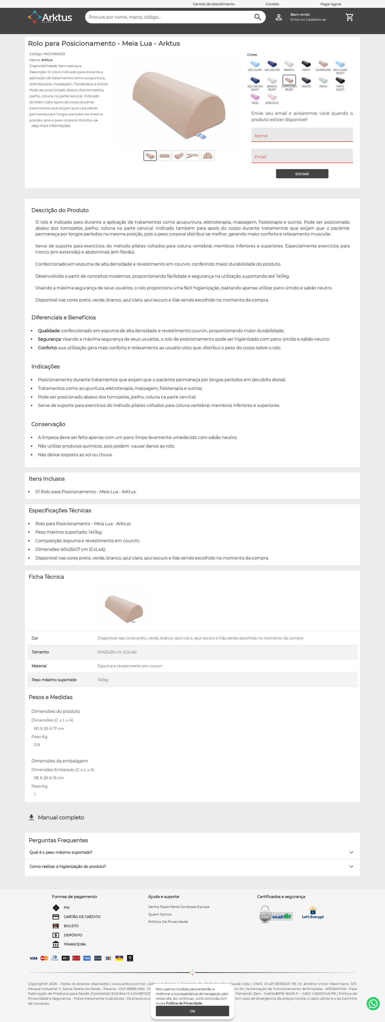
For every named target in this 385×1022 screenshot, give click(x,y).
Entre (295, 19)
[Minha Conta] (279, 17)
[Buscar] (257, 17)
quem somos (160, 914)
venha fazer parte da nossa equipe (179, 907)
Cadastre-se (316, 19)
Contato (272, 4)
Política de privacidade (168, 921)
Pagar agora (330, 4)
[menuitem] (302, 145)
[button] (193, 852)
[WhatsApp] (373, 1003)
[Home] (50, 17)
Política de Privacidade (184, 1003)
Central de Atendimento (214, 4)
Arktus (46, 60)
